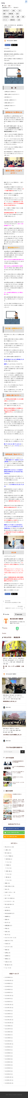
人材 (19, 10)
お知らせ (10, 658)
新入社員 (5, 660)
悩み (6, 889)
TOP (5, 5)
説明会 (6, 952)
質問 (6, 949)
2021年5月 (8, 1034)
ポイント (5, 20)
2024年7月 (8, 986)
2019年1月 (8, 1074)
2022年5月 (8, 1010)
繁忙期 (6, 910)
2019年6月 (8, 1059)
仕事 (19, 20)
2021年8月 (8, 1025)
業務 (6, 883)
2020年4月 (8, 1047)
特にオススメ (8, 847)
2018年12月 (8, 1077)
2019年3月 (8, 1068)
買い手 (6, 934)
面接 (4, 13)
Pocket (4, 633)
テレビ (8, 862)
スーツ (6, 895)
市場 (6, 928)
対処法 (6, 943)
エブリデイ (15, 658)
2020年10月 (8, 1044)
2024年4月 (8, 992)
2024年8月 (8, 983)
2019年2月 (8, 1071)
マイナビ (14, 697)
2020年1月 (8, 1050)
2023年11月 (8, 995)
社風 (22, 662)
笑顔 (11, 662)
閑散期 (6, 916)
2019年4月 (8, 1065)
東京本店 (8, 859)
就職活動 (11, 13)
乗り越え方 (7, 965)
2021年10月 (8, 1022)
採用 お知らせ (21, 658)
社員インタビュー (9, 892)
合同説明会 (6, 16)
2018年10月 (8, 1083)
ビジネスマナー (8, 901)
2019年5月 (8, 1062)
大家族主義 (18, 662)
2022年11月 (8, 1007)
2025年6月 (8, 977)
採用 (9, 5)
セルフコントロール (9, 937)
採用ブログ (6, 10)
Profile (7, 614)
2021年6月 (8, 1031)
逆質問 (6, 955)
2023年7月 (8, 998)
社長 (14, 662)
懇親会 (6, 958)
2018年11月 (8, 1080)
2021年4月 (8, 1037)
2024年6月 (8, 989)
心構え (13, 10)
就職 (18, 16)
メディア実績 (8, 856)
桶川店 (7, 877)
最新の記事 (19, 614)
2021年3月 (8, 1041)
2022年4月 (8, 1013)
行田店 (7, 865)
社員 (9, 732)
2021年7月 (8, 1028)
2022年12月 (8, 1004)
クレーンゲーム (6, 662)
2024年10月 (8, 980)
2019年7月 (8, 1056)
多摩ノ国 (8, 871)
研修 (12, 699)
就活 (13, 16)
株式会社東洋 (11, 660)
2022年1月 (8, 1016)
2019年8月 (8, 1053)
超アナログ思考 (9, 898)
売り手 (6, 922)
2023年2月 (8, 1001)
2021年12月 (8, 1019)
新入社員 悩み (8, 904)
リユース (7, 968)
